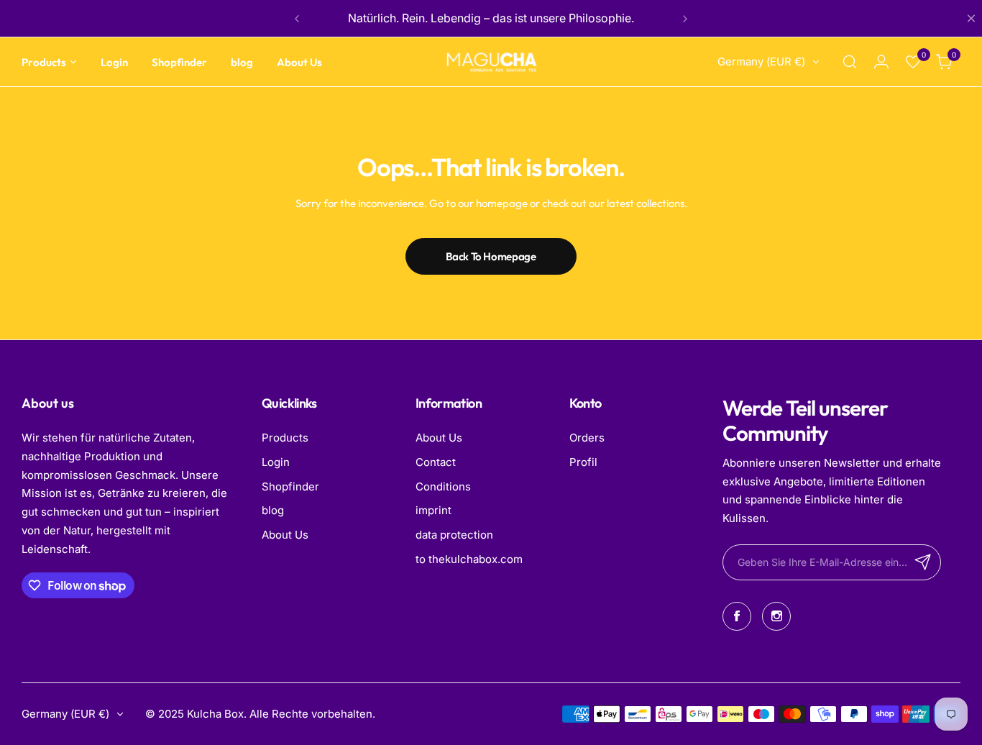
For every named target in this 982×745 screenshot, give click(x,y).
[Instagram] (776, 616)
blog (273, 510)
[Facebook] (736, 616)
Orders (587, 437)
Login (276, 462)
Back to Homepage (491, 256)
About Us (285, 534)
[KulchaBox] (491, 62)
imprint (433, 510)
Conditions (443, 486)
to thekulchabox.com (469, 559)
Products (285, 437)
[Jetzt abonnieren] (923, 562)
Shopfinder (290, 486)
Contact (436, 462)
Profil (583, 462)
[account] (881, 62)
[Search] (850, 62)
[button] (297, 18)
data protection (454, 534)
